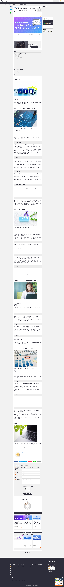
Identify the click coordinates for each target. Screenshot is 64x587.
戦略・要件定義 (13, 566)
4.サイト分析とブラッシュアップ (18, 57)
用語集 (32, 534)
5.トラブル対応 (16, 58)
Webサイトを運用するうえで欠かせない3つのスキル (20, 64)
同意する (32, 486)
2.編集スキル (16, 66)
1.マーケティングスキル (17, 65)
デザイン (20, 580)
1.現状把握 (16, 70)
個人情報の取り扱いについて (25, 486)
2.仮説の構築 (16, 71)
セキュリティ (16, 525)
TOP (5, 4)
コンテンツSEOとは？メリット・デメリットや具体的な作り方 (18, 543)
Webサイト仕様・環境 (30, 564)
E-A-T (35, 544)
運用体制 (29, 514)
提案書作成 (35, 564)
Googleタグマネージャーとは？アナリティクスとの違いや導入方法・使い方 (36, 523)
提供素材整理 (41, 566)
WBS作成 (32, 566)
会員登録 (63, 1)
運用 (7, 4)
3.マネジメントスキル (17, 67)
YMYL (33, 544)
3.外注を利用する (17, 72)
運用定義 (26, 514)
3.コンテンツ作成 (17, 56)
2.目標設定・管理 (17, 55)
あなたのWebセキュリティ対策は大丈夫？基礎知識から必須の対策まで (18, 523)
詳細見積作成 (23, 566)
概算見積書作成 (38, 564)
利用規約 (49, 572)
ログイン (60, 1)
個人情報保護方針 (50, 571)
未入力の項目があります (27, 493)
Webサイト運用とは (16, 51)
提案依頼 (19, 564)
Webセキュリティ (17, 526)
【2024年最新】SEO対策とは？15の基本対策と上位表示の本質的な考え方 (37, 543)
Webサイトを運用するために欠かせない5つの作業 (20, 53)
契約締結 (41, 564)
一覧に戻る (28, 552)
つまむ (9, 579)
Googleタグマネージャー (36, 525)
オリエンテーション (23, 564)
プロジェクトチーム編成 (28, 566)
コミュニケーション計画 (36, 566)
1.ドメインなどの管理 (17, 54)
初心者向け (34, 526)
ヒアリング (26, 564)
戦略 (18, 566)
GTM (39, 525)
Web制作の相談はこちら (34, 46)
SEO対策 (25, 544)
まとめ (15, 74)
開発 (23, 534)
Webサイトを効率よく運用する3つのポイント (19, 69)
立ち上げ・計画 (13, 564)
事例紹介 (38, 544)
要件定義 (21, 566)
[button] (16, 461)
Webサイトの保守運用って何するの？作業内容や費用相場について (27, 523)
